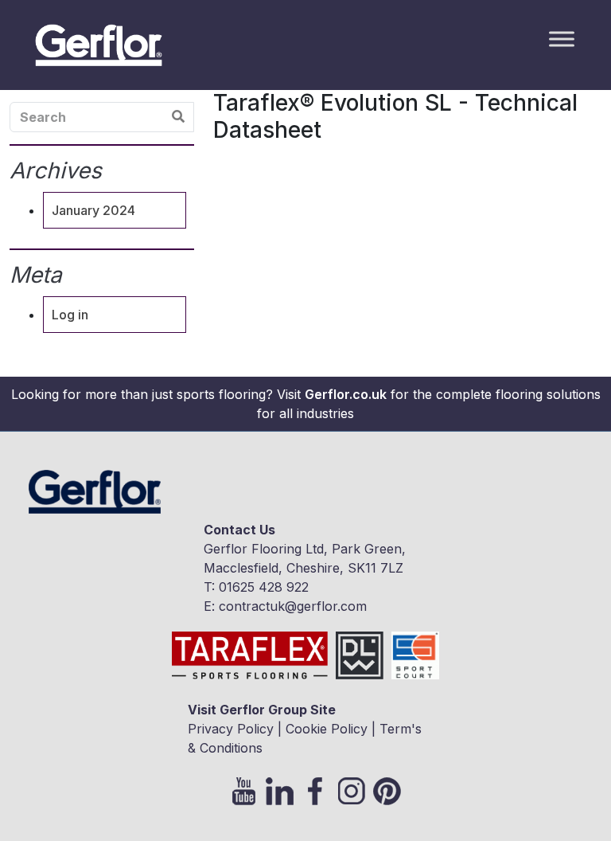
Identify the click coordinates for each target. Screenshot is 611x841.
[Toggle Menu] (561, 38)
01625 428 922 (264, 587)
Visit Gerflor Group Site (262, 710)
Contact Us (239, 530)
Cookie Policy (327, 729)
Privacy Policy (231, 729)
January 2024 (93, 210)
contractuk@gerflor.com (293, 606)
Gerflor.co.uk (346, 394)
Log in (70, 315)
